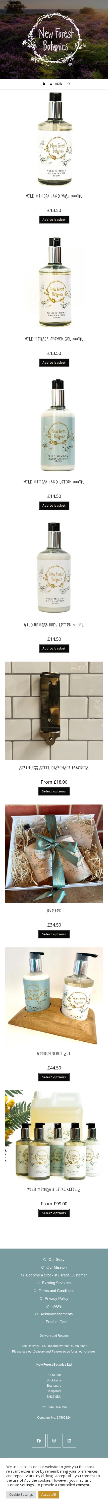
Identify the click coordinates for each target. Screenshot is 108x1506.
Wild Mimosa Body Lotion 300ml (54, 626)
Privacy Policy (56, 1298)
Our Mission (56, 1267)
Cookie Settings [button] (21, 1494)
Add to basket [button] (54, 220)
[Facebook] (39, 1440)
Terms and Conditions (56, 1290)
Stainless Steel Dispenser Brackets (54, 769)
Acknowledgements (56, 1314)
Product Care (57, 1322)
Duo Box (54, 912)
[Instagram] (54, 1440)
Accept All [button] (48, 1494)
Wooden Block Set (54, 1054)
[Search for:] (67, 84)
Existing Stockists (56, 1283)
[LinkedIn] (69, 1440)
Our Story (56, 1259)
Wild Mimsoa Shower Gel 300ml (54, 340)
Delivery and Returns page (51, 1351)
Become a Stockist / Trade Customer (56, 1275)
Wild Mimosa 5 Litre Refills (53, 1190)
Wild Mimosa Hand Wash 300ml (54, 197)
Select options (54, 791)
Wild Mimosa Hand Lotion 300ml (54, 483)
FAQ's (56, 1306)
